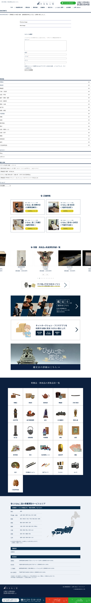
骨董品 (15, 402)
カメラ (75, 472)
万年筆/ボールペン (30, 472)
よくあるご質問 (59, 7)
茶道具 (30, 402)
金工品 (1, 107)
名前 (26, 52)
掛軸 (1, 116)
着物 (1, 135)
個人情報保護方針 (66, 586)
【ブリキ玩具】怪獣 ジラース (8, 165)
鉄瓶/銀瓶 (30, 437)
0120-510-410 (10, 593)
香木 (1, 126)
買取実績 (35, 7)
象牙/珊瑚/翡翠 (30, 420)
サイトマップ (82, 586)
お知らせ (2, 156)
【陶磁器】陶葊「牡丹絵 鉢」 (7, 171)
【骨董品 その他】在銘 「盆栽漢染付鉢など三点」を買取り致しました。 (27, 14)
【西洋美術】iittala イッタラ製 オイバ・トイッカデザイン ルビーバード (20, 168)
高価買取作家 (19, 7)
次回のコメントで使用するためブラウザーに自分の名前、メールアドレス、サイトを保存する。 (45, 67)
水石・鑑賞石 (3, 101)
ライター (60, 472)
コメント (27, 39)
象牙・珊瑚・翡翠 (4, 97)
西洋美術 (2, 123)
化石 (15, 472)
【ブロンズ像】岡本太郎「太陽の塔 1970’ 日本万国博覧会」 (16, 174)
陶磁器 (1, 88)
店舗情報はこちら (32, 211)
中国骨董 (45, 437)
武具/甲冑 (15, 420)
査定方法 (50, 7)
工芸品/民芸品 (3, 145)
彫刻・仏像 (3, 104)
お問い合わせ (77, 7)
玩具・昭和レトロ (4, 129)
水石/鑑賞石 (60, 420)
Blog (1, 153)
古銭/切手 (60, 455)
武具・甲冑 (3, 94)
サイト (26, 60)
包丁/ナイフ (45, 472)
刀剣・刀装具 (3, 91)
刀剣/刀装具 (76, 402)
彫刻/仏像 (75, 420)
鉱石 (1, 142)
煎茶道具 (2, 139)
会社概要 (68, 7)
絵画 (1, 120)
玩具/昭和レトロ (45, 455)
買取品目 (28, 7)
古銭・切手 (3, 132)
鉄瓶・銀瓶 (3, 110)
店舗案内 (42, 7)
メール (27, 56)
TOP (11, 7)
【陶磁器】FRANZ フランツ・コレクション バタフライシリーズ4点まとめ (19, 177)
